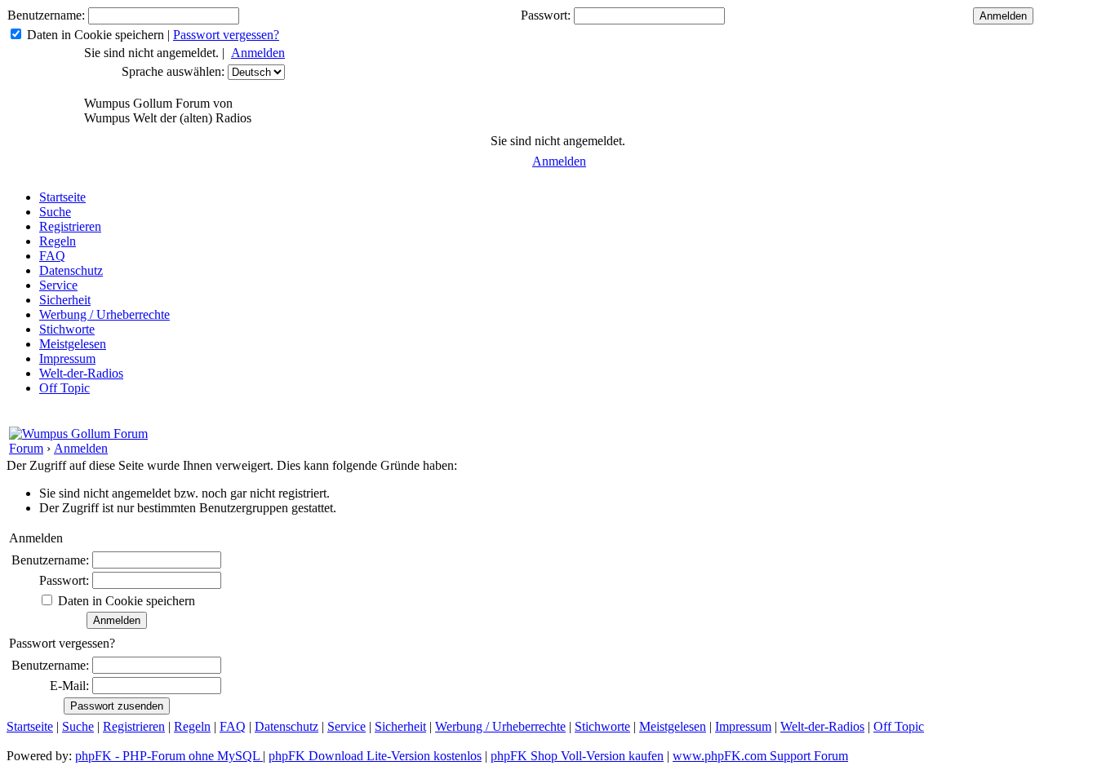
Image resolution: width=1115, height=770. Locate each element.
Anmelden (258, 53)
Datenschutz (71, 270)
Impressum (67, 358)
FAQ (52, 256)
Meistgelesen (72, 344)
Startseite (62, 197)
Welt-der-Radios (81, 373)
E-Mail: (69, 686)
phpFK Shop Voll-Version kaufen (577, 756)
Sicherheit (65, 300)
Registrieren (70, 226)
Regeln (57, 241)
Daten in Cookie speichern (95, 35)
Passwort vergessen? (226, 35)
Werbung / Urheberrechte (104, 314)
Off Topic (64, 388)
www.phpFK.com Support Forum (760, 756)
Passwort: (546, 15)
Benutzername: (46, 15)
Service (58, 285)
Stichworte (67, 329)
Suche (55, 212)
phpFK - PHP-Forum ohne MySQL (169, 756)
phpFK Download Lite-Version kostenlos (375, 756)
